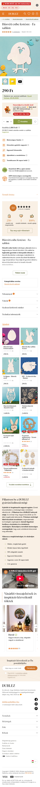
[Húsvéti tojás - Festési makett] (10, 336)
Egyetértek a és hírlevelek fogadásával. (17, 675)
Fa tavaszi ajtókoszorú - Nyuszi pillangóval (29, 437)
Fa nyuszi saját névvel (9, 436)
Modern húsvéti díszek (27, 407)
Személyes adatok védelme (10, 753)
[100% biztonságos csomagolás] (4, 178)
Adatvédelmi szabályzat (19, 782)
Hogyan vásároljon (8, 751)
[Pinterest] (36, 708)
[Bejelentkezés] (33, 14)
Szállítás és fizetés (8, 743)
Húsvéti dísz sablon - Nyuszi (29, 347)
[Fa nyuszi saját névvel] (10, 425)
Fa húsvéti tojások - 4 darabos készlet (28, 469)
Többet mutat (20, 273)
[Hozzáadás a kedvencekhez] (35, 121)
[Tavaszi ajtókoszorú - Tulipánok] (10, 457)
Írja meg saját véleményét (20, 230)
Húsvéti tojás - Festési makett (8, 347)
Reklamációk (6, 746)
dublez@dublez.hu (10, 702)
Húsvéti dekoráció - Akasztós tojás (10, 407)
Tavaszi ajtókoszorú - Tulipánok (10, 469)
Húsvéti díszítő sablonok (12, 284)
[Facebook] (36, 699)
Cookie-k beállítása (11, 756)
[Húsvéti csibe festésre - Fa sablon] (5, 81)
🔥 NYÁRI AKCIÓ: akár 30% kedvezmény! (16, 4)
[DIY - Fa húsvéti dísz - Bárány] (29, 365)
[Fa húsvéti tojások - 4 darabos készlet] (29, 457)
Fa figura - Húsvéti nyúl (10, 377)
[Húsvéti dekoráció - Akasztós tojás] (10, 395)
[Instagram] (36, 704)
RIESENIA (28, 773)
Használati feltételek (8, 784)
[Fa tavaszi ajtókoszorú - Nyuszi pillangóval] (29, 425)
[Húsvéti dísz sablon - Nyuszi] (29, 336)
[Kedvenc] (29, 14)
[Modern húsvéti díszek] (29, 395)
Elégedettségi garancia (9, 741)
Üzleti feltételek (7, 748)
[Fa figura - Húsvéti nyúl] (10, 365)
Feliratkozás (31, 668)
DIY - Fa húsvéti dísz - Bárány (29, 377)
